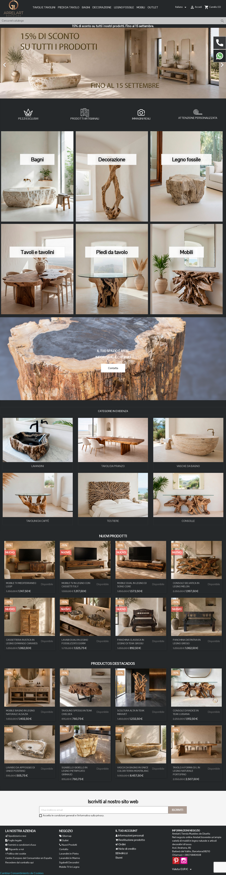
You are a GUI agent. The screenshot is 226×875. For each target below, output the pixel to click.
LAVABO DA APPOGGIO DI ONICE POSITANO (20, 769)
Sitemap (67, 836)
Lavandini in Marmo (69, 858)
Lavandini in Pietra (69, 853)
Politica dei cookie (16, 853)
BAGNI (86, 7)
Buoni (119, 857)
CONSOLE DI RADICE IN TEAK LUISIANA (186, 712)
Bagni (37, 159)
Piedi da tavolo (112, 252)
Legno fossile (186, 159)
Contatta (113, 368)
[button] (17, 63)
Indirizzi (123, 853)
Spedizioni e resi (17, 836)
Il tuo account (127, 831)
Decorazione (102, 7)
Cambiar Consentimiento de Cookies (22, 873)
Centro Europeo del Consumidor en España (28, 858)
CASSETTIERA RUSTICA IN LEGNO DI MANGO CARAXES (22, 641)
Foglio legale (14, 840)
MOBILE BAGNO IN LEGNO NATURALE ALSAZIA (20, 712)
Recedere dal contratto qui (19, 862)
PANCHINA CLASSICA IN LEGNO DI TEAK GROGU (130, 641)
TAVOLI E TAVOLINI (43, 7)
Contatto (63, 849)
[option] (113, 63)
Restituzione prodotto (131, 840)
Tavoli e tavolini (37, 252)
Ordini (122, 844)
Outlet (153, 7)
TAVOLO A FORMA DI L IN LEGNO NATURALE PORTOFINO (186, 771)
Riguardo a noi (16, 849)
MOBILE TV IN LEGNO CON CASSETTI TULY (76, 584)
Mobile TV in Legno (69, 866)
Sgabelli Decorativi (69, 862)
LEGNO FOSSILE (124, 7)
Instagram (183, 858)
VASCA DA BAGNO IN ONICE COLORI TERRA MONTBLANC (133, 769)
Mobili (186, 252)
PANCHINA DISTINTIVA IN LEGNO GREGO (187, 641)
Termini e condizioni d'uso (21, 844)
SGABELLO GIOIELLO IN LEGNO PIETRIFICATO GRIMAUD (74, 771)
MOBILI (141, 7)
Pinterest (176, 858)
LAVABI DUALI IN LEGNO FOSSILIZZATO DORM (75, 641)
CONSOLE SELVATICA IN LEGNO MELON (186, 584)
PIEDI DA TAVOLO (68, 7)
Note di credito (127, 849)
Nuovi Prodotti (69, 844)
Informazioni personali (130, 835)
